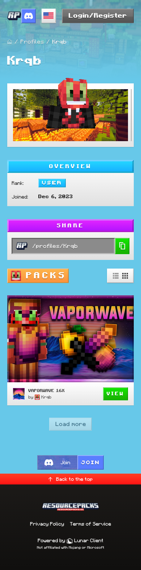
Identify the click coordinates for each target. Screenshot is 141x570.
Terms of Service (90, 524)
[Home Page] (9, 42)
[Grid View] (125, 276)
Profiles (32, 41)
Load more (70, 424)
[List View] (116, 276)
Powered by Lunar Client (70, 540)
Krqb (46, 397)
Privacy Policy (47, 524)
